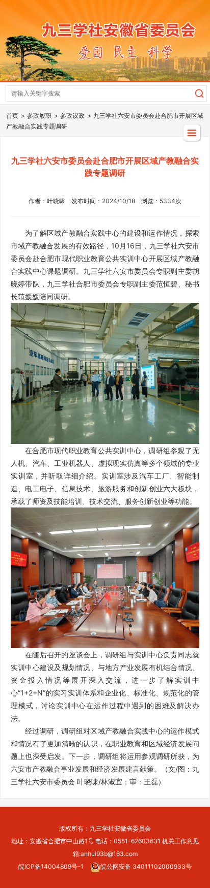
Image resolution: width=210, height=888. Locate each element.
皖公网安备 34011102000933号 (146, 866)
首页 (12, 115)
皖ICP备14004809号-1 (51, 866)
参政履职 (39, 115)
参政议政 (72, 115)
